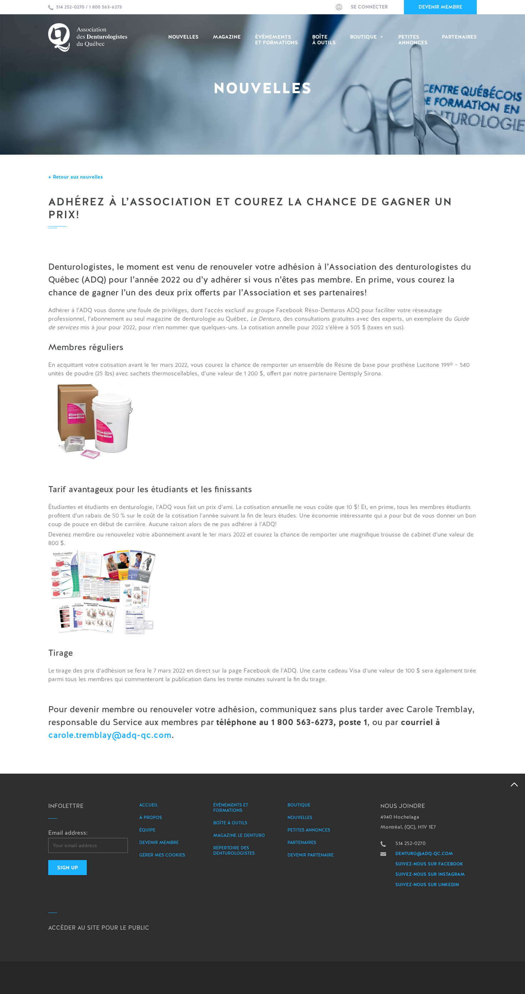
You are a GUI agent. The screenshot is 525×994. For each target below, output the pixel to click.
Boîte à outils (324, 40)
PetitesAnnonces (413, 40)
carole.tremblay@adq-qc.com (109, 734)
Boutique (363, 37)
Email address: (68, 832)
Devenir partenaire (311, 855)
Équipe (147, 830)
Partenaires (459, 37)
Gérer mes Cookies (162, 855)
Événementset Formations (276, 40)
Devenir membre (440, 7)
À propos (150, 817)
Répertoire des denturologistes (234, 850)
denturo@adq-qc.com (424, 853)
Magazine (227, 37)
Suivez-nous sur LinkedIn (427, 885)
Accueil (148, 805)
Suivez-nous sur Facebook (429, 864)
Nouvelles (183, 37)
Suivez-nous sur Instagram (430, 874)
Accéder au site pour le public (98, 927)
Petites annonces (309, 830)
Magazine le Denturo (239, 835)
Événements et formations (230, 807)
